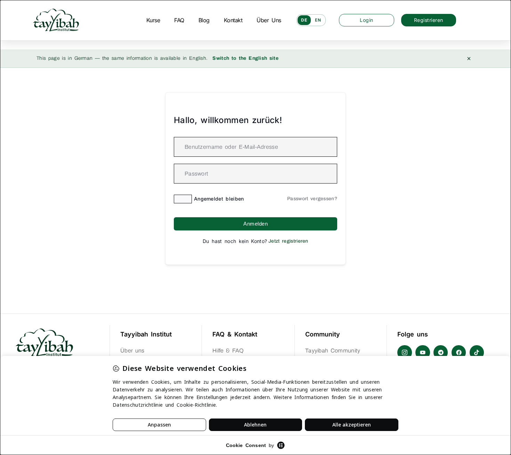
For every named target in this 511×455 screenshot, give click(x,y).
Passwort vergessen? (312, 198)
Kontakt (233, 20)
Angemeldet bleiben (219, 199)
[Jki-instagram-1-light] (404, 352)
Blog (204, 20)
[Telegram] (440, 352)
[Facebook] (459, 352)
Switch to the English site (245, 58)
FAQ (179, 20)
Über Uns (269, 20)
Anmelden (255, 224)
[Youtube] (422, 352)
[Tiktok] (477, 352)
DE (304, 20)
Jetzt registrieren (288, 241)
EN (318, 20)
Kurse (153, 20)
